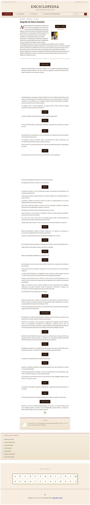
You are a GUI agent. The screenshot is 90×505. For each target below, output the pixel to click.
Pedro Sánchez (8, 448)
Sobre (60, 498)
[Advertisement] (45, 85)
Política (36, 19)
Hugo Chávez (8, 451)
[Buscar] (85, 14)
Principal (23, 19)
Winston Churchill (9, 439)
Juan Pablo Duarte (9, 445)
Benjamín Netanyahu (10, 454)
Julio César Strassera (9, 457)
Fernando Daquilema (10, 442)
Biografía (30, 19)
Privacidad (55, 498)
